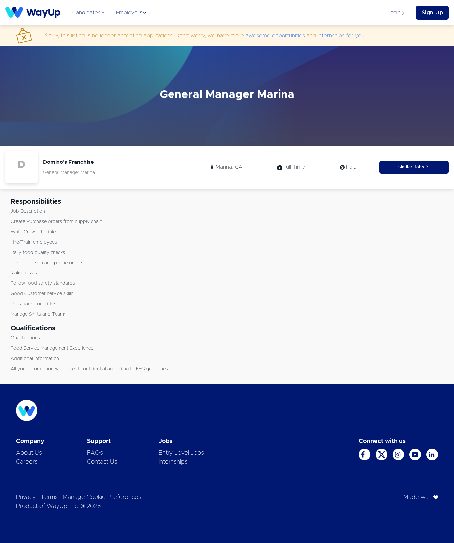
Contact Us (102, 462)
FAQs (95, 453)
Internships (173, 462)
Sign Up (432, 12)
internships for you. (341, 35)
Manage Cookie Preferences (102, 497)
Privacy (26, 497)
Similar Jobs (411, 167)
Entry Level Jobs (181, 453)
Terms (49, 497)
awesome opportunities (275, 35)
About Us (29, 453)
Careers (27, 462)
